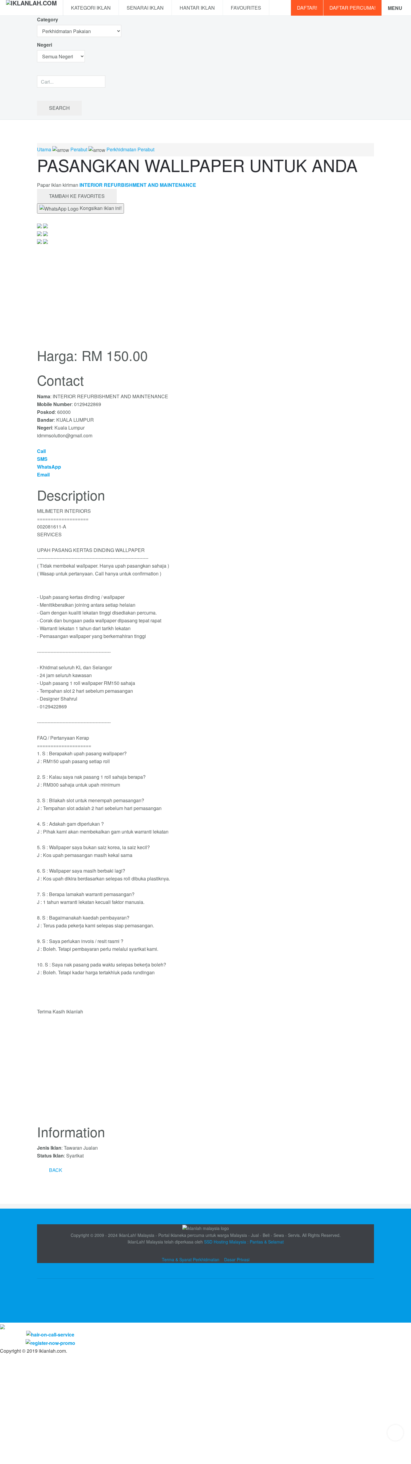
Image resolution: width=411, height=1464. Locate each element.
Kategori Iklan (91, 7)
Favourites (246, 7)
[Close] (2, 1326)
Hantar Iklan (197, 7)
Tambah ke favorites (77, 196)
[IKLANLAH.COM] (31, 8)
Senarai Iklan (145, 7)
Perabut (78, 149)
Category (47, 19)
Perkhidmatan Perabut (130, 149)
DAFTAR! (307, 7)
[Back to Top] (395, 1433)
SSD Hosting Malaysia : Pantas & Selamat (244, 1242)
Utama (44, 149)
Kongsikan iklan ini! (100, 208)
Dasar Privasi (236, 1259)
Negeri (45, 44)
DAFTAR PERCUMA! (352, 7)
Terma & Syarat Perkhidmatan (190, 1259)
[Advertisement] (205, 1073)
